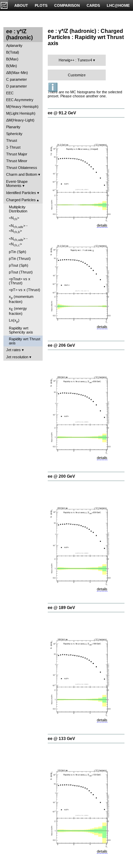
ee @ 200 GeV (61, 476)
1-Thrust (13, 147)
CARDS (93, 5)
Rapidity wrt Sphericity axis (21, 330)
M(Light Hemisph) (20, 113)
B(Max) (12, 59)
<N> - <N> (18, 229)
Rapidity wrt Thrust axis (24, 341)
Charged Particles (21, 200)
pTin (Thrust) (20, 258)
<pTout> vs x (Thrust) (19, 281)
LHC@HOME (118, 5)
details (102, 225)
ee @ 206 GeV (61, 345)
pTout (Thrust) (21, 272)
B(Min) (11, 66)
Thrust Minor (16, 161)
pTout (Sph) (18, 265)
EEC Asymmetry (19, 100)
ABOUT (21, 5)
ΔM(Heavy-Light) (20, 120)
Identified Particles (21, 193)
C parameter (16, 79)
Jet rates (13, 350)
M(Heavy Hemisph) (22, 106)
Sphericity (14, 134)
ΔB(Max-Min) (17, 73)
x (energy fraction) (18, 311)
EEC (10, 93)
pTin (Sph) (17, 252)
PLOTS (41, 5)
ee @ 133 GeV (61, 738)
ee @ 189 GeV (61, 607)
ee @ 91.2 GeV (62, 113)
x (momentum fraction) (21, 299)
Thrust (11, 140)
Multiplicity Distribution (18, 209)
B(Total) (12, 52)
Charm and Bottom (21, 174)
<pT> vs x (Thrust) (24, 290)
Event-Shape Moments (17, 183)
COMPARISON (67, 5)
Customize (77, 75)
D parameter (16, 86)
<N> (14, 218)
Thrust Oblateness (21, 168)
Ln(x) (14, 320)
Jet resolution (17, 357)
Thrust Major (16, 154)
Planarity (13, 127)
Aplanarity (14, 45)
